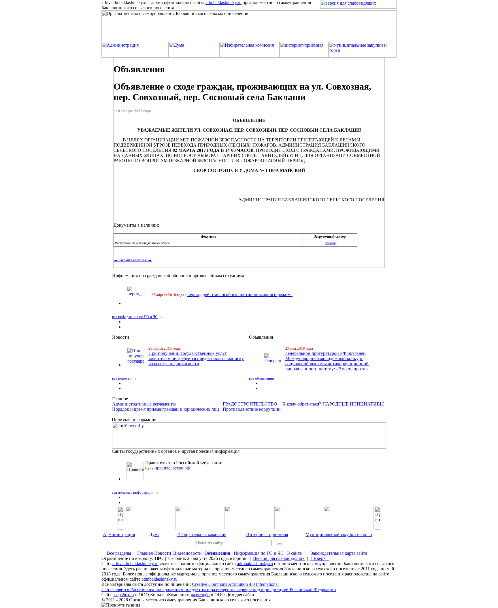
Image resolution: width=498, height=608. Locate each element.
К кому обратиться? (301, 403)
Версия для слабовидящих (279, 558)
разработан (123, 594)
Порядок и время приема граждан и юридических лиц (165, 409)
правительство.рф (172, 467)
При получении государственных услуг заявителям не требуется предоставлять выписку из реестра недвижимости (196, 358)
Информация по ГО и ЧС (259, 553)
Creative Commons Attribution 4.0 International (235, 584)
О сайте (294, 553)
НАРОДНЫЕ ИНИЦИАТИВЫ (353, 403)
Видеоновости (187, 553)
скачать (330, 243)
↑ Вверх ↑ (319, 558)
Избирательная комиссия (201, 534)
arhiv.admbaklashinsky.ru (135, 563)
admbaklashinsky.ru (223, 2)
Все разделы (119, 553)
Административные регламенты (144, 403)
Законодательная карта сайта (339, 553)
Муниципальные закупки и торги (338, 534)
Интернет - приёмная (267, 534)
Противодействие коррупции (252, 409)
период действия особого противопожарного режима (240, 294)
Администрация (119, 534)
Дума (154, 534)
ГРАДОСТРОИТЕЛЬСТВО (250, 403)
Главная (145, 553)
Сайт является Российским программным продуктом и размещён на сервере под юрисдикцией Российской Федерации (218, 589)
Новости (162, 553)
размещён (200, 594)
